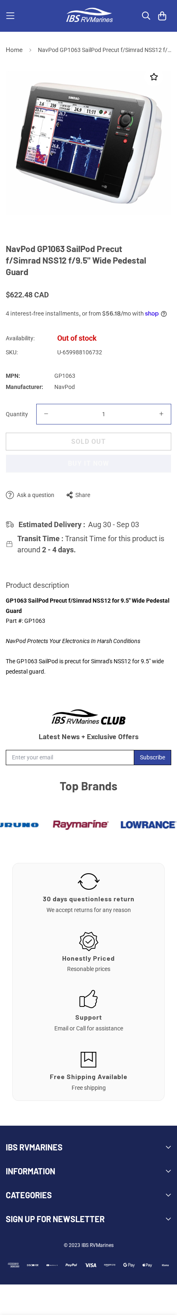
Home (14, 50)
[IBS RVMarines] (88, 16)
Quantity (17, 414)
